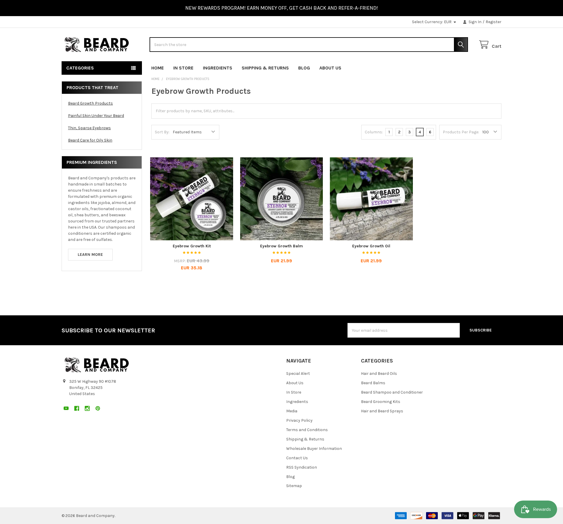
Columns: (374, 132)
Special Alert (298, 373)
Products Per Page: (461, 132)
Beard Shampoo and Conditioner (392, 392)
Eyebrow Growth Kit (192, 246)
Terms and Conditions (307, 429)
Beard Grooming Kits (380, 401)
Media (291, 411)
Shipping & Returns (265, 68)
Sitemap (294, 485)
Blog (304, 68)
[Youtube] (465, 66)
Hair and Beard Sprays (382, 411)
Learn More (90, 254)
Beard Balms (373, 382)
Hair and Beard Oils (379, 373)
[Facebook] (475, 66)
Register (493, 21)
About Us (330, 68)
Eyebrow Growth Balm (281, 246)
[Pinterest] (496, 66)
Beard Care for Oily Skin (90, 140)
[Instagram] (486, 66)
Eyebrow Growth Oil (371, 246)
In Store (183, 68)
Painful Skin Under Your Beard (96, 115)
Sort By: (162, 132)
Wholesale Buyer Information (314, 448)
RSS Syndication (301, 467)
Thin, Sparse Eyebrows (89, 127)
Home (157, 68)
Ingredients (217, 68)
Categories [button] (80, 68)
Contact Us (297, 457)
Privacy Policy (299, 420)
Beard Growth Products (90, 103)
